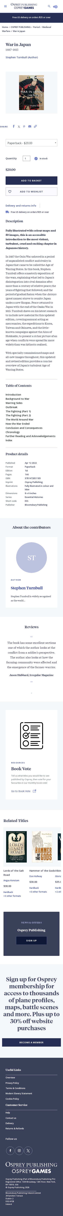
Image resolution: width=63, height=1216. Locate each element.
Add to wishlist (31, 191)
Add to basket (31, 180)
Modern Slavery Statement (19, 1093)
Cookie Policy (12, 1098)
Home (5, 27)
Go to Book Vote (20, 791)
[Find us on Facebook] (10, 1151)
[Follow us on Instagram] (19, 1151)
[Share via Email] (29, 126)
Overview (10, 1077)
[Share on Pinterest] (24, 126)
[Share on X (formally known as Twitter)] (19, 126)
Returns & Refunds (15, 1128)
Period (36, 27)
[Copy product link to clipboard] (35, 126)
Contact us (11, 1118)
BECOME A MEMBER (31, 1042)
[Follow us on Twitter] (28, 1151)
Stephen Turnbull (27, 587)
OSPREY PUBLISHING (21, 27)
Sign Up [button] (31, 940)
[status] (26, 158)
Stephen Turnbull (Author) (22, 57)
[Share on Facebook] (13, 126)
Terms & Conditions (15, 1088)
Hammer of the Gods (42, 870)
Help (8, 1112)
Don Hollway (35, 876)
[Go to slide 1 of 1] (31, 693)
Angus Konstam (11, 880)
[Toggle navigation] (5, 6)
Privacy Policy (12, 1082)
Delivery (10, 1123)
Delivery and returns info (21, 205)
